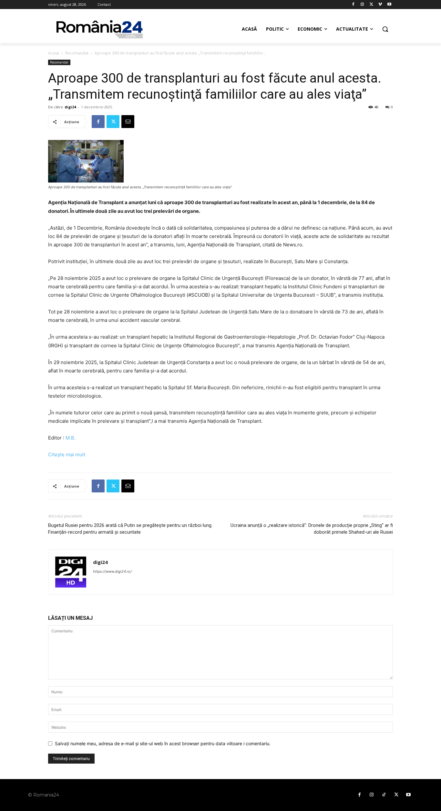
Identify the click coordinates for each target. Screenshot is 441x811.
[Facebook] (353, 4)
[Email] (127, 121)
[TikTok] (383, 794)
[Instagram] (362, 4)
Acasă (53, 53)
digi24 (70, 106)
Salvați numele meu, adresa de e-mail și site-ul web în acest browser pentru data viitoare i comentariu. (163, 743)
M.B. (71, 438)
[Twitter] (371, 4)
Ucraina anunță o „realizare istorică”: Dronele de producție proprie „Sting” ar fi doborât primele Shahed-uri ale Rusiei (312, 528)
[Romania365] (99, 29)
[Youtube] (389, 4)
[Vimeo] (380, 4)
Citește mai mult (66, 454)
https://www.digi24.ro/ (112, 571)
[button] (385, 29)
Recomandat (76, 53)
